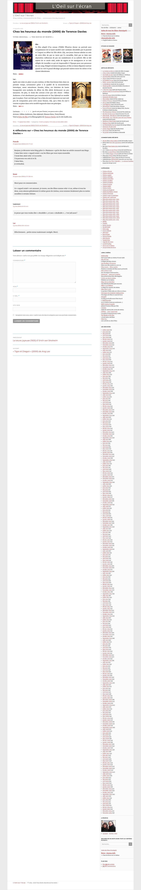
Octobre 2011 (106, 658)
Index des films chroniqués (109, 850)
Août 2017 (105, 528)
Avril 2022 (105, 424)
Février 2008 (106, 740)
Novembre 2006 (107, 768)
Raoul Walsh (106, 234)
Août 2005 (105, 796)
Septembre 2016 (107, 549)
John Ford (105, 232)
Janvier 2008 (106, 742)
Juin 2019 (105, 488)
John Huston (106, 238)
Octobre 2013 (106, 614)
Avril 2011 (105, 670)
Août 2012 (105, 640)
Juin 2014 (105, 599)
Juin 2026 (105, 332)
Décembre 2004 (107, 811)
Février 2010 (106, 696)
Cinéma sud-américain (109, 197)
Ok (130, 25)
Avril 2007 (106, 759)
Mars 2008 (106, 738)
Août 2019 (105, 484)
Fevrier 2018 (106, 517)
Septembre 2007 (107, 749)
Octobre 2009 (106, 703)
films (14, 122)
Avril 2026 (106, 335)
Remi (15, 174)
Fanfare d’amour (107, 101)
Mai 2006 (105, 779)
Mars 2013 (105, 627)
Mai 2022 (105, 423)
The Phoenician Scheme (109, 112)
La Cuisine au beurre (109, 71)
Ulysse (104, 78)
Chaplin (105, 223)
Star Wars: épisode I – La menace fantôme (121, 161)
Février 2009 (106, 718)
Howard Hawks (107, 236)
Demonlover (106, 106)
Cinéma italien (107, 188)
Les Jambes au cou (108, 80)
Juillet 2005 (106, 798)
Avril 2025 (105, 358)
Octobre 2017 (106, 525)
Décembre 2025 (107, 343)
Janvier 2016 (106, 564)
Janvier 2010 (106, 697)
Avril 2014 (105, 603)
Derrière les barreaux (109, 114)
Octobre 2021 (106, 436)
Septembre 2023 (107, 393)
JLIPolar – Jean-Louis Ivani (109, 311)
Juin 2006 (105, 777)
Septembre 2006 (107, 772)
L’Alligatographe (106, 300)
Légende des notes (108, 242)
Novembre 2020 (107, 456)
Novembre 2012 (107, 634)
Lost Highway (106, 104)
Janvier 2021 (106, 452)
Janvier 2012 (106, 653)
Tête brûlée (106, 99)
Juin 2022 (105, 421)
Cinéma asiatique (108, 177)
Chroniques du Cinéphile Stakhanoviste (112, 293)
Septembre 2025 (107, 348)
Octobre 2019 (106, 480)
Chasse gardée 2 (107, 86)
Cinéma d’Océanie (108, 193)
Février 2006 (106, 785)
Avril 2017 (105, 536)
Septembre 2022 (107, 415)
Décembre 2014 (107, 588)
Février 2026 (106, 339)
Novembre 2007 (107, 746)
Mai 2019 (105, 489)
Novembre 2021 (107, 434)
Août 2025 (105, 350)
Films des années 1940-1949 (111, 206)
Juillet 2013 (106, 619)
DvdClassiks (104, 256)
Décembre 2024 (107, 365)
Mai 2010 (105, 690)
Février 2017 (106, 540)
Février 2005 (106, 807)
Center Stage (106, 128)
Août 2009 (106, 707)
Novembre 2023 (107, 389)
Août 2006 (106, 774)
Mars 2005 (106, 805)
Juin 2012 (105, 644)
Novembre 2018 (107, 501)
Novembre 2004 (107, 813)
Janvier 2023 (106, 408)
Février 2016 (106, 562)
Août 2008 (106, 729)
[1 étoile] (22, 111)
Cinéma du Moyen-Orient (110, 191)
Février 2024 (106, 384)
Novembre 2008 (107, 723)
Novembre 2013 (107, 612)
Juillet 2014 (106, 597)
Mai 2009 (105, 712)
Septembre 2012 (107, 638)
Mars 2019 (106, 493)
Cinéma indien (107, 186)
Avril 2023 (105, 402)
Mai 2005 (105, 801)
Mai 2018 (105, 512)
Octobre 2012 (106, 636)
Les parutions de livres (109, 247)
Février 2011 (106, 673)
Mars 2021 (105, 449)
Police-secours (107, 82)
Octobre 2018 (106, 502)
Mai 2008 (105, 735)
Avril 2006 (106, 781)
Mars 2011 (105, 671)
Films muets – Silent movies (109, 267)
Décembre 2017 (107, 521)
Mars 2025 (106, 359)
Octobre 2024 (106, 369)
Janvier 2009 (106, 720)
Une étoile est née (108, 75)
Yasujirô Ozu (106, 240)
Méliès (104, 221)
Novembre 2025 (107, 344)
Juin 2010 (105, 688)
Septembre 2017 (107, 527)
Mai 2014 (105, 601)
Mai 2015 (105, 579)
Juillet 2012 (106, 642)
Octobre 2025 (106, 346)
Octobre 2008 (106, 725)
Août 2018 (105, 506)
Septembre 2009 (107, 705)
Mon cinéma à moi (106, 270)
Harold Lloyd (106, 227)
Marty (104, 102)
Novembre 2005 (107, 790)
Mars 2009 (106, 716)
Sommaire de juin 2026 (109, 126)
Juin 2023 (105, 398)
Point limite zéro (113, 146)
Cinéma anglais (44, 122)
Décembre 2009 (107, 699)
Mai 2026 (105, 333)
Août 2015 (105, 573)
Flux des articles (108, 864)
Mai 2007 (105, 757)
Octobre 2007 (106, 748)
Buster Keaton (107, 225)
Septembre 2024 (107, 371)
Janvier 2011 (106, 675)
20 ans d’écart (114, 150)
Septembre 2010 (107, 683)
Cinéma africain (107, 171)
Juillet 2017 (106, 530)
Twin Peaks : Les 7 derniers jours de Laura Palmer (117, 117)
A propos (105, 833)
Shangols (103, 296)
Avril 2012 (105, 647)
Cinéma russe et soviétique (110, 195)
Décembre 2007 (107, 744)
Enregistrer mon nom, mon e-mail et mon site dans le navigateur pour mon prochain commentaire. (46, 315)
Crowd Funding (107, 244)
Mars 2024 (106, 382)
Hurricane (106, 130)
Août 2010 (105, 684)
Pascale (16, 142)
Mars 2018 (106, 515)
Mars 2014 (106, 605)
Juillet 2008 (106, 731)
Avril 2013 (105, 625)
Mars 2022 (106, 426)
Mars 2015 (105, 582)
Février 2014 (106, 606)
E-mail (16, 296)
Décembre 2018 (107, 499)
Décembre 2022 (107, 409)
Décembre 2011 (107, 655)
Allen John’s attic (106, 289)
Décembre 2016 (107, 543)
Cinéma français (107, 184)
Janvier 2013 (106, 631)
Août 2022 (105, 417)
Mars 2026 (106, 337)
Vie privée (105, 132)
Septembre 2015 (107, 571)
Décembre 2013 (107, 610)
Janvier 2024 (106, 385)
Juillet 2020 (106, 463)
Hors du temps (107, 95)
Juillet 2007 (106, 753)
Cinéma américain (108, 173)
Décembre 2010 (107, 677)
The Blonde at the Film (107, 315)
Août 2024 (105, 372)
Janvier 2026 (106, 341)
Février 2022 (106, 428)
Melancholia (114, 159)
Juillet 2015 (106, 575)
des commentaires (109, 866)
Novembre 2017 (107, 523)
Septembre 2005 (107, 794)
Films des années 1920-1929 (111, 203)
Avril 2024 (106, 380)
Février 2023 (106, 406)
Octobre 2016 (106, 547)
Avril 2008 (106, 736)
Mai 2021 (105, 445)
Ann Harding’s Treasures (108, 263)
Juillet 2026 (106, 330)
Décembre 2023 (107, 387)
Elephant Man (107, 123)
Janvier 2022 (106, 430)
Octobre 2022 (106, 413)
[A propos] (117, 826)
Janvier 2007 (106, 764)
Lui (14, 223)
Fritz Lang (106, 229)
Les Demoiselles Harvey (109, 125)
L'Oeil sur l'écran (23, 15)
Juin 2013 (105, 621)
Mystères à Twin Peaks (109, 121)
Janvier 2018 (106, 519)
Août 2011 (105, 662)
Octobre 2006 (106, 770)
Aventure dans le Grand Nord (111, 91)
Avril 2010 (105, 692)
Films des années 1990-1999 (111, 216)
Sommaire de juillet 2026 (110, 97)
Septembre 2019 (107, 482)
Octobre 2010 (106, 681)
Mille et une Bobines (107, 285)
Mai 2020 (105, 467)
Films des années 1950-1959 (111, 208)
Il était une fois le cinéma (108, 278)
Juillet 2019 (106, 486)
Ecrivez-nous (113, 833)
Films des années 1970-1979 (111, 212)
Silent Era (104, 319)
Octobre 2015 (106, 569)
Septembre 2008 (107, 727)
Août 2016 (105, 551)
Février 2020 (106, 473)
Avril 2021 (105, 447)
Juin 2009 (105, 710)
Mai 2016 (105, 556)
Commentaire (19, 260)
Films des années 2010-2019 (111, 219)
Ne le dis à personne (115, 142)
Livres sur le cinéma (108, 245)
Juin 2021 (105, 443)
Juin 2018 (105, 510)
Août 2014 (105, 595)
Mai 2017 (105, 534)
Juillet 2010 (106, 686)
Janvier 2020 (106, 475)
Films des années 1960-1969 (111, 210)
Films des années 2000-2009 (111, 217)
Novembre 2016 (107, 545)
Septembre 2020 (107, 460)
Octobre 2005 (106, 792)
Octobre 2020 (106, 458)
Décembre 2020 (107, 454)
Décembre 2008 (107, 722)
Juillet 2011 (106, 664)
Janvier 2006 (106, 787)
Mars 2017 (105, 538)
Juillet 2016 (106, 553)
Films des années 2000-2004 (58, 122)
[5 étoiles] (31, 111)
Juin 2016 (105, 554)
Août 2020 (105, 462)
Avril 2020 (106, 469)
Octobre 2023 (106, 391)
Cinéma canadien (108, 180)
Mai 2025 (105, 356)
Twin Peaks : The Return (110, 115)
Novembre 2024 (107, 367)
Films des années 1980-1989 (111, 214)
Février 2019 (106, 495)
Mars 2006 (106, 783)
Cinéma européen (108, 182)
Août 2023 (105, 395)
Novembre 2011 (107, 657)
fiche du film (23, 117)
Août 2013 (105, 618)
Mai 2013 (105, 623)
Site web (16, 305)
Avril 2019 (105, 491)
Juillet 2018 (106, 508)
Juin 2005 (105, 800)
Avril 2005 (106, 803)
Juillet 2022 (106, 419)
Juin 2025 (105, 354)
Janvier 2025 (106, 363)
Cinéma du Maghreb (108, 190)
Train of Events (107, 108)
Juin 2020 (105, 465)
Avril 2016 (105, 558)
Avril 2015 (105, 580)
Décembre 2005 (107, 788)
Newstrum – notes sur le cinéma (110, 274)
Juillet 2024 (106, 374)
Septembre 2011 (107, 660)
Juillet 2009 (106, 709)
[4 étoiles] (28, 111)
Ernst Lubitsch (107, 231)
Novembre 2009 (107, 701)
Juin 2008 (105, 733)
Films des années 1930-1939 (111, 205)
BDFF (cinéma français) (108, 304)
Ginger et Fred (114, 153)
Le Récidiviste (107, 84)
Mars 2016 (106, 560)
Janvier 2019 (106, 497)
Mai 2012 (105, 645)
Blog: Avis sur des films (107, 282)
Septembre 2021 (107, 437)
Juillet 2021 (106, 441)
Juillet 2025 (106, 352)
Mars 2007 (106, 761)
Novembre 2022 (107, 411)
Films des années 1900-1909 (111, 199)
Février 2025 (106, 361)
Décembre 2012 (107, 632)
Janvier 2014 (106, 608)
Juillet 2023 (106, 397)
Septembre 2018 (107, 504)
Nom (15, 286)
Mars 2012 (105, 649)
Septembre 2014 (107, 593)
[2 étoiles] (24, 111)
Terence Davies (50, 117)
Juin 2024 (105, 376)
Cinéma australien (108, 178)
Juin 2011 (105, 666)
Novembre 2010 (107, 679)
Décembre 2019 (107, 476)
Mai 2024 (105, 378)
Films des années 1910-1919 (110, 201)
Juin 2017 (105, 532)
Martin (105, 140)
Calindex (103, 308)
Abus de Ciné (104, 259)
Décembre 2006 (107, 766)
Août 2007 (105, 751)
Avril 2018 (105, 514)
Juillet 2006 (106, 775)
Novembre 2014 (107, 590)
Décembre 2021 (107, 432)
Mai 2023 (105, 400)
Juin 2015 (105, 577)
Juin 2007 (105, 755)
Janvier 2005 (106, 809)
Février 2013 (106, 629)
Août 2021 (105, 439)
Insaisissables (107, 76)
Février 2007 (106, 762)
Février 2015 (106, 584)
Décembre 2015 (107, 566)
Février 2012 (106, 651)
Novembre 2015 (107, 567)
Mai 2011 (105, 668)
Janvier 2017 (106, 541)
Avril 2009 (106, 714)
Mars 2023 (106, 404)
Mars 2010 (106, 694)
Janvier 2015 (106, 586)
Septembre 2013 (107, 616)
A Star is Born (106, 73)
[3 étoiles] (26, 111)
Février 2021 (106, 450)
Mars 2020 (106, 471)
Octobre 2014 (106, 592)
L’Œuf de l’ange (107, 89)
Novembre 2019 (107, 478)
